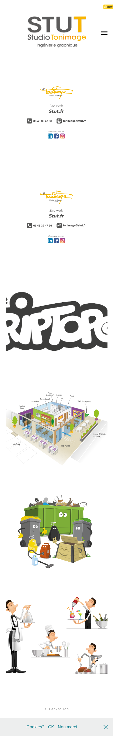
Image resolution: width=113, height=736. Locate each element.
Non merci (67, 727)
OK (51, 727)
